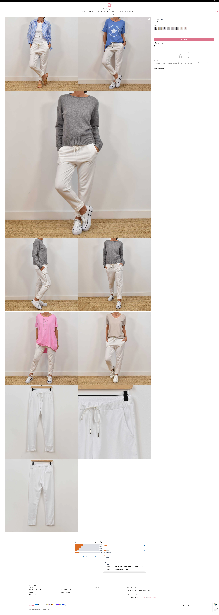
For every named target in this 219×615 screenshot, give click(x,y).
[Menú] (217, 603)
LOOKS (120, 11)
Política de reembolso (33, 594)
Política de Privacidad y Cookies (35, 589)
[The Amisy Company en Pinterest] (186, 606)
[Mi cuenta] (215, 11)
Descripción (156, 60)
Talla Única (157, 34)
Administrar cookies (33, 585)
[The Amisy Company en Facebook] (183, 606)
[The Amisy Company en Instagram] (189, 606)
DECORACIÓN (106, 11)
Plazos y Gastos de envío (66, 592)
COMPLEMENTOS (98, 11)
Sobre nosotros (97, 589)
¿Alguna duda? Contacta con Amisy (161, 66)
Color (155, 25)
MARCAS (131, 11)
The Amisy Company (105, 14)
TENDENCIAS (114, 11)
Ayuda (216, 0)
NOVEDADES (84, 11)
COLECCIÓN (90, 11)
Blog (95, 592)
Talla (155, 32)
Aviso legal (31, 592)
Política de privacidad (141, 597)
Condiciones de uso (152, 597)
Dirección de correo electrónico (133, 593)
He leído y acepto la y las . (142, 597)
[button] (156, 28)
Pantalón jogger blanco (113, 14)
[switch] (215, 610)
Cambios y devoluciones (159, 68)
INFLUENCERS (125, 11)
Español (31, 605)
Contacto (96, 591)
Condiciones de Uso (32, 591)
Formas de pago (64, 591)
